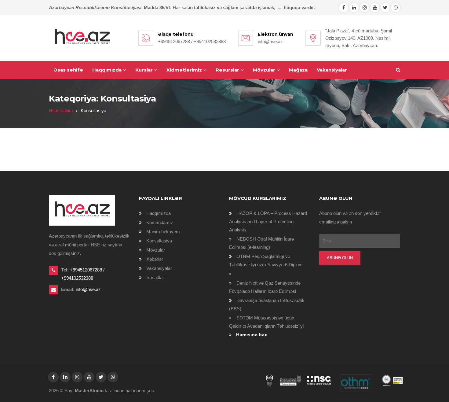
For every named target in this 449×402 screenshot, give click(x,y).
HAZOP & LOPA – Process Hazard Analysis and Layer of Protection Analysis (268, 221)
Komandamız (159, 222)
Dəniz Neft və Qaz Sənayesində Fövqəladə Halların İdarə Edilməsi (265, 287)
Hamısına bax (251, 334)
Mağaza (298, 70)
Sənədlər (155, 277)
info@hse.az (270, 41)
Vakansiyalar (332, 70)
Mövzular (264, 70)
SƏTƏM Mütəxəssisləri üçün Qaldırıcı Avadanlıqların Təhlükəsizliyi (266, 322)
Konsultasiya (159, 240)
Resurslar (227, 70)
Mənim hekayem (163, 231)
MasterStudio (89, 390)
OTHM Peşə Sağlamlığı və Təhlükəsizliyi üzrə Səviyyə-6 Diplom (266, 260)
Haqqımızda (107, 70)
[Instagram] (364, 7)
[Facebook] (343, 7)
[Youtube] (374, 7)
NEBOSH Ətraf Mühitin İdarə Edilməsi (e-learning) (261, 243)
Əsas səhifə (68, 70)
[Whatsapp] (354, 7)
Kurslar (144, 70)
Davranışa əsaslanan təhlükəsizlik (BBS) (267, 304)
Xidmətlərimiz (184, 70)
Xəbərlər (154, 259)
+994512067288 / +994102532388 (192, 41)
